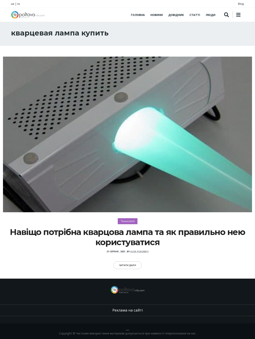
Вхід (241, 4)
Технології (128, 221)
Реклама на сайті (127, 310)
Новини (156, 15)
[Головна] (28, 15)
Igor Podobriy (139, 251)
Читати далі (127, 265)
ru (18, 4)
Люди (210, 15)
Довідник (176, 15)
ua (12, 4)
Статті (194, 15)
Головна (138, 15)
